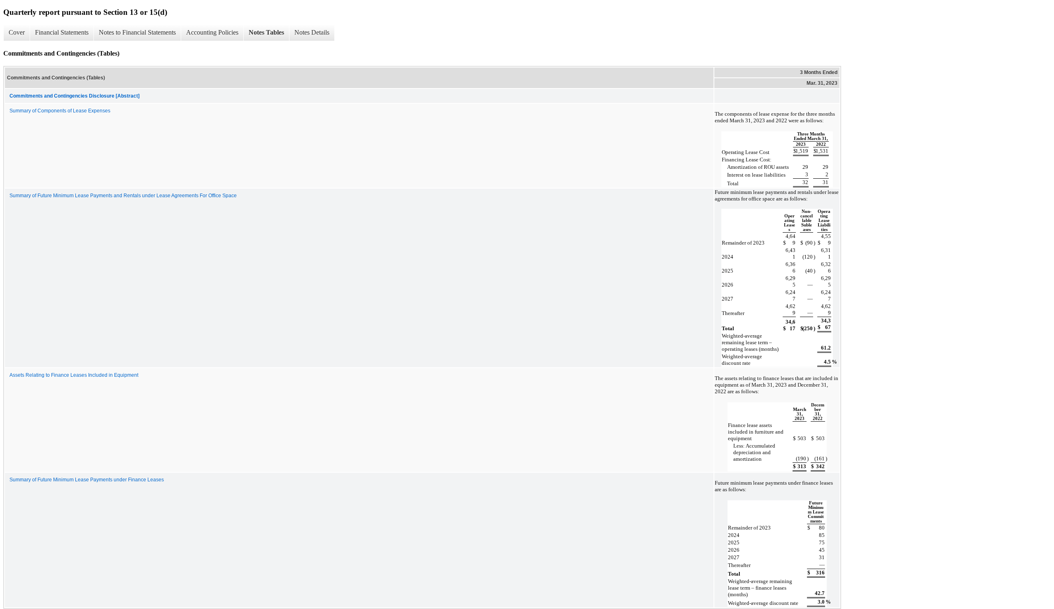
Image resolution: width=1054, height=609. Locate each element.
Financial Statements (62, 32)
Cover (17, 32)
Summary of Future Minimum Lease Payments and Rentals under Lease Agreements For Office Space (123, 195)
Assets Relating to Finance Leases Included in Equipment (73, 375)
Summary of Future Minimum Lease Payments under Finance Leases (86, 479)
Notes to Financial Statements (137, 32)
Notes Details (311, 32)
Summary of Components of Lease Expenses (59, 110)
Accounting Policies (212, 32)
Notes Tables (266, 32)
